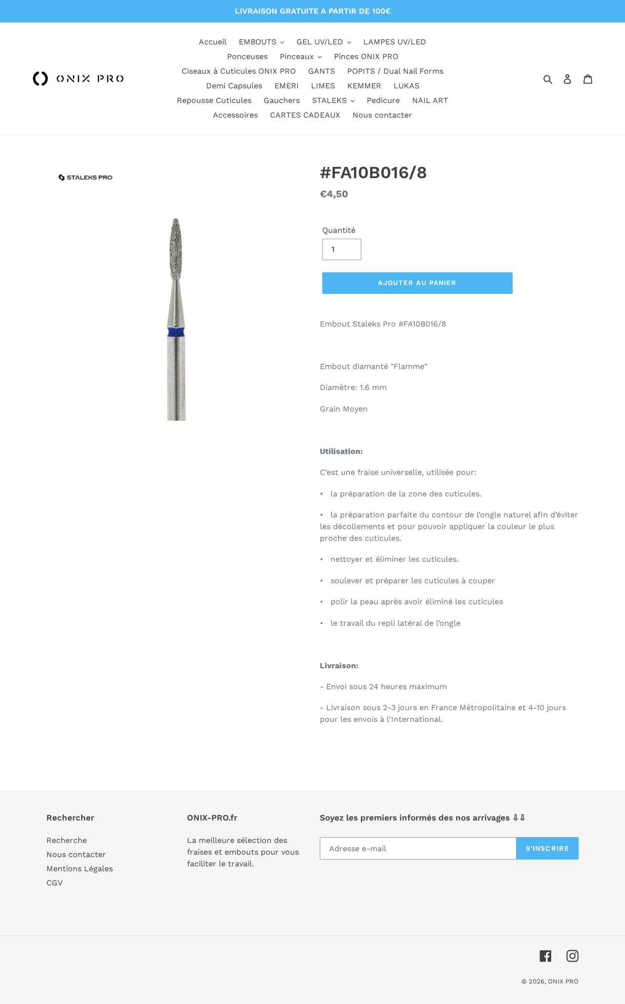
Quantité (338, 230)
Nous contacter (76, 854)
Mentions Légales (79, 868)
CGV (54, 882)
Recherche (66, 840)
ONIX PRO (563, 981)
